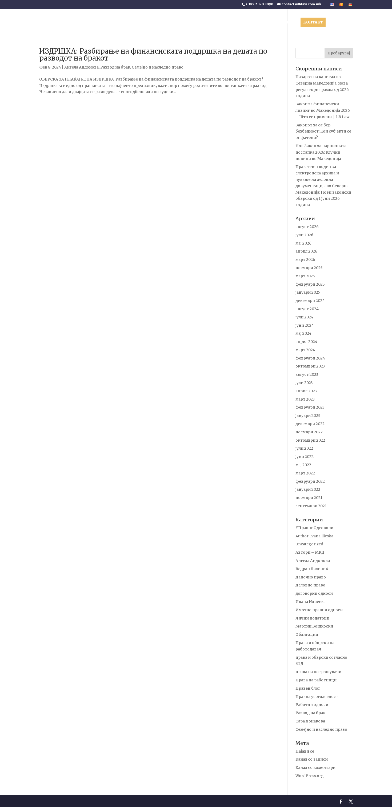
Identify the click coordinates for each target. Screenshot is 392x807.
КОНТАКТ (313, 22)
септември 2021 (311, 506)
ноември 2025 (309, 267)
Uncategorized (309, 544)
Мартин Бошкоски (314, 626)
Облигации (306, 634)
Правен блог (307, 688)
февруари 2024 (310, 358)
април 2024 (306, 341)
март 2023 (305, 399)
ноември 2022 (309, 432)
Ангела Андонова (81, 67)
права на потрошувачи (318, 671)
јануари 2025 (307, 292)
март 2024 (305, 349)
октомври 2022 (310, 440)
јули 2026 (304, 235)
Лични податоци (312, 618)
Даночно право (310, 577)
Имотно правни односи (319, 610)
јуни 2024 (304, 325)
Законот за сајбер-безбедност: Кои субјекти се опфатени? (323, 131)
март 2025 (305, 276)
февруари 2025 (310, 284)
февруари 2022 (310, 481)
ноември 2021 (308, 497)
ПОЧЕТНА (157, 22)
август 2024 (307, 308)
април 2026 (306, 251)
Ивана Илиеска (310, 601)
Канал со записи (311, 759)
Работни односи (311, 704)
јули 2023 (304, 382)
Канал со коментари (315, 767)
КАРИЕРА (287, 22)
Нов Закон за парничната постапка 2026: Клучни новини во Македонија (320, 152)
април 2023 (306, 391)
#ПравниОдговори (314, 527)
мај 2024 (303, 333)
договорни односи (314, 593)
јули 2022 (304, 448)
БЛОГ (263, 22)
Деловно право (310, 585)
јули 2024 (304, 317)
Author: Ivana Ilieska (314, 536)
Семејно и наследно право (157, 67)
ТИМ (198, 22)
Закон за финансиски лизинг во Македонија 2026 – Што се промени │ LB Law (322, 110)
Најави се (304, 751)
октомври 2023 (310, 366)
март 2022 (305, 473)
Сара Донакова (310, 721)
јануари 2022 (307, 489)
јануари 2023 (307, 415)
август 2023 (306, 374)
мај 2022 (303, 464)
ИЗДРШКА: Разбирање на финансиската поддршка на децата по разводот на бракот (153, 54)
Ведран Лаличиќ (311, 568)
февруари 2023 (310, 407)
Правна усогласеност (316, 696)
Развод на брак (115, 67)
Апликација (341, 22)
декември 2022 (310, 423)
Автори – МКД (309, 552)
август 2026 (307, 226)
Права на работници (316, 680)
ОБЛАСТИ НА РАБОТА (228, 22)
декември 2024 (310, 300)
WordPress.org (309, 775)
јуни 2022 (304, 456)
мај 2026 (303, 243)
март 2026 (305, 259)
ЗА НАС (177, 22)
